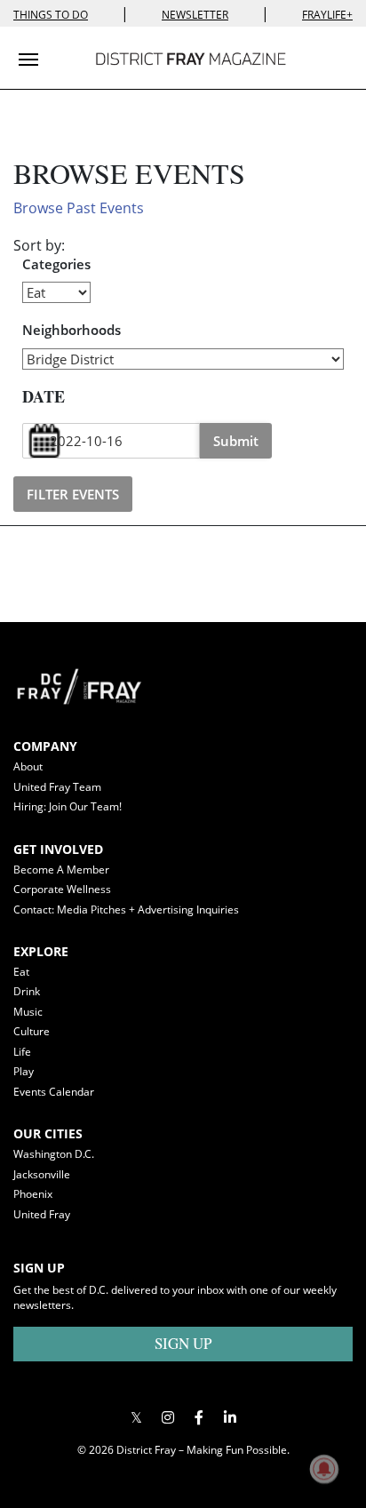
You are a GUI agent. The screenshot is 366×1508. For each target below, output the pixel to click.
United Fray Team (57, 786)
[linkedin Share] (230, 1417)
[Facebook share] (198, 1417)
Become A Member (61, 869)
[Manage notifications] (324, 1469)
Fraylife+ (327, 14)
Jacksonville (41, 1174)
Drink (26, 991)
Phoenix (32, 1193)
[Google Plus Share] (167, 1417)
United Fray (41, 1214)
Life (22, 1051)
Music (28, 1011)
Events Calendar (53, 1091)
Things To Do (50, 14)
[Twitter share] (136, 1417)
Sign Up (183, 1343)
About (28, 766)
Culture (31, 1031)
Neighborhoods (71, 330)
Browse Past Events (78, 208)
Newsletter (195, 14)
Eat (21, 971)
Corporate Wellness (62, 889)
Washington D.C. (53, 1153)
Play (23, 1071)
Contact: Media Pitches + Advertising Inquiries (126, 909)
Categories (56, 264)
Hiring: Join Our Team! (67, 806)
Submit (236, 441)
